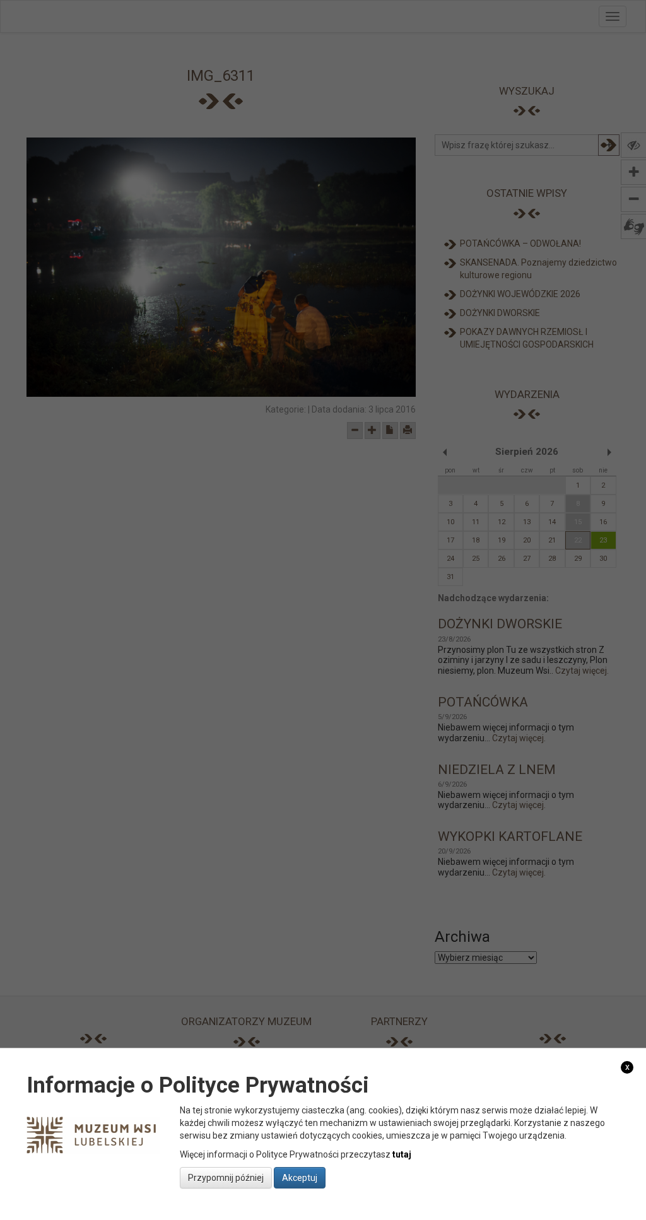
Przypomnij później (226, 1178)
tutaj (401, 1154)
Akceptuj (299, 1178)
